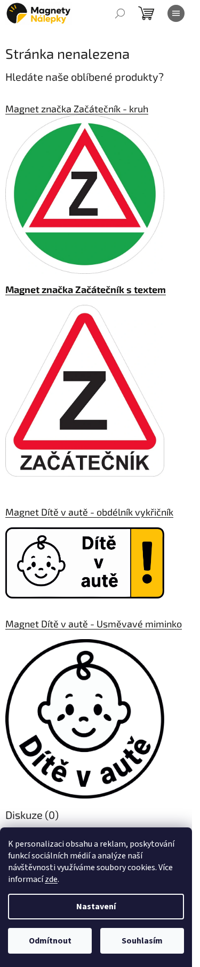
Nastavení (96, 906)
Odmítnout (50, 941)
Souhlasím (142, 941)
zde (51, 879)
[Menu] (176, 13)
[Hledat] (120, 13)
